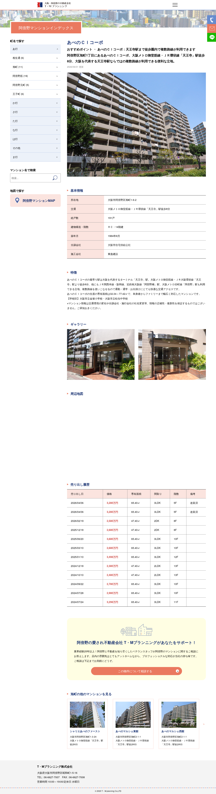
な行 (15, 130)
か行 (15, 103)
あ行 (15, 49)
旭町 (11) (18, 67)
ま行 (15, 157)
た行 (15, 121)
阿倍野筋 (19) (20, 76)
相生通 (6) (18, 58)
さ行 (15, 112)
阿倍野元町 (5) (21, 85)
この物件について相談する (135, 671)
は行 (15, 139)
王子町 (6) (18, 94)
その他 (16, 148)
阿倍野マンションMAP (39, 200)
